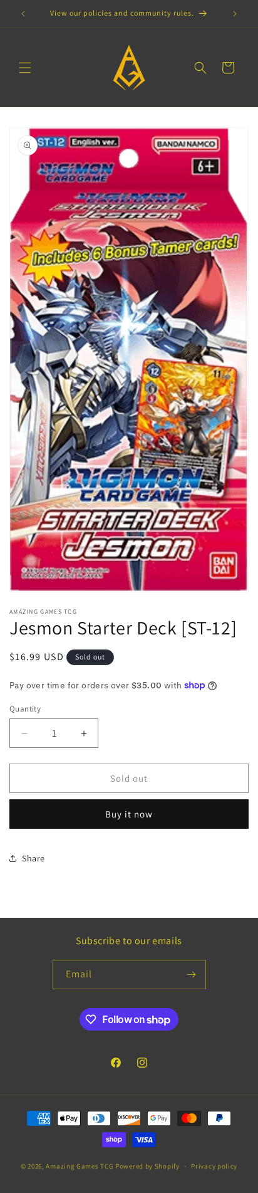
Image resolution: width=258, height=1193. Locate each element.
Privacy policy (214, 1166)
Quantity (25, 708)
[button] (25, 67)
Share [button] (33, 858)
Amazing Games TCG (79, 1166)
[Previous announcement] (23, 14)
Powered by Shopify (147, 1166)
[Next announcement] (235, 14)
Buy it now (129, 814)
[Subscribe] (191, 974)
